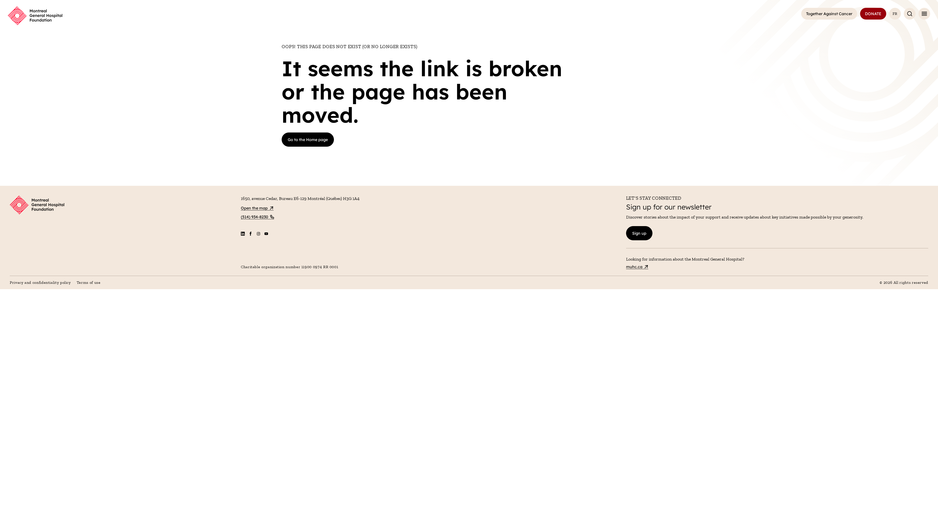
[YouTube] (266, 234)
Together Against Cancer (829, 13)
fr (895, 13)
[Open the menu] (924, 14)
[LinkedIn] (243, 234)
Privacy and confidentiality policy (40, 282)
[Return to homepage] (122, 206)
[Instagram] (258, 234)
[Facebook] (251, 234)
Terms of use (89, 282)
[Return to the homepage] (35, 15)
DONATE (873, 13)
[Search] (910, 14)
